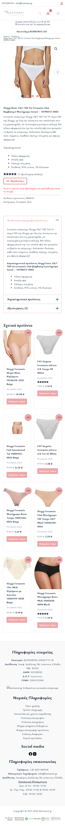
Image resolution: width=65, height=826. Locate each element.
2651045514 (8, 3)
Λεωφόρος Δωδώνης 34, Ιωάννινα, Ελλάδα (39, 777)
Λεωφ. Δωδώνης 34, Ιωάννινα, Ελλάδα (39, 664)
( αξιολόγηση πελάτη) (30, 174)
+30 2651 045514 (39, 769)
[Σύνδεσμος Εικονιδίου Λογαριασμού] (61, 3)
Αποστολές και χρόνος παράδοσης (32, 713)
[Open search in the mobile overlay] (40, 13)
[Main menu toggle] (58, 13)
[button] (56, 49)
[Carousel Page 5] (42, 96)
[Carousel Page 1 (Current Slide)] (22, 96)
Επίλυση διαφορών (32, 734)
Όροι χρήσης (32, 705)
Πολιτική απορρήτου (32, 722)
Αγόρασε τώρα (16, 401)
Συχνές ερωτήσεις (32, 738)
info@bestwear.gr (24, 3)
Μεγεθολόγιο (17, 181)
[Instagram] (34, 754)
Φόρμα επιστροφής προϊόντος (32, 730)
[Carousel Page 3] (32, 96)
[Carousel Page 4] (37, 96)
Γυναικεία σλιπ (24, 201)
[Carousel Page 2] (27, 96)
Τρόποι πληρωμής (32, 709)
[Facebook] (31, 754)
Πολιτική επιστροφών (32, 718)
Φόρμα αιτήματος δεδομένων (32, 725)
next (57, 72)
